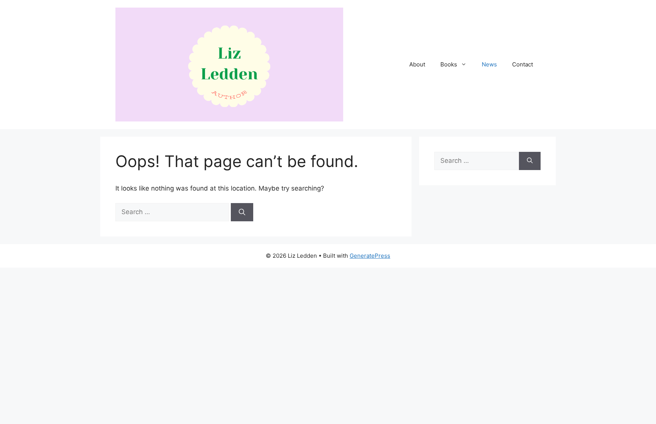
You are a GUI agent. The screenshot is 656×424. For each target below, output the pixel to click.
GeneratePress (370, 255)
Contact (522, 64)
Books (448, 64)
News (489, 64)
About (417, 64)
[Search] (242, 212)
